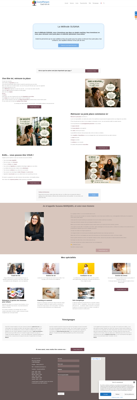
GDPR (121, 397)
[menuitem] (66, 3)
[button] (134, 382)
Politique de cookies (116, 397)
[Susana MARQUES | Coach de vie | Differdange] (40, 3)
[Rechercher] (103, 3)
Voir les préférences (129, 394)
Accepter (106, 394)
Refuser (117, 394)
